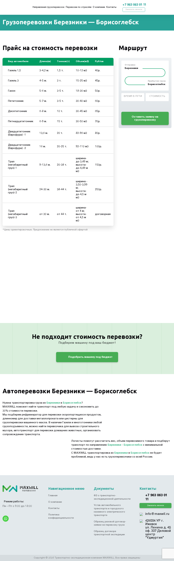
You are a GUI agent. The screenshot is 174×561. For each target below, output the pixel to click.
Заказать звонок (133, 9)
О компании (99, 7)
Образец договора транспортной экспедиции (109, 533)
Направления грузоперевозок (48, 7)
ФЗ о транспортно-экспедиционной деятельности (112, 497)
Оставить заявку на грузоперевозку (145, 118)
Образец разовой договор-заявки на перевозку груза (110, 523)
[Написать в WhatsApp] (155, 5)
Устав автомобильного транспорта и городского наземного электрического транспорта (109, 510)
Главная (52, 496)
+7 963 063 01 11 (134, 4)
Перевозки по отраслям (78, 7)
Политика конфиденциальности (61, 516)
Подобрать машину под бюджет (90, 357)
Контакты (111, 7)
